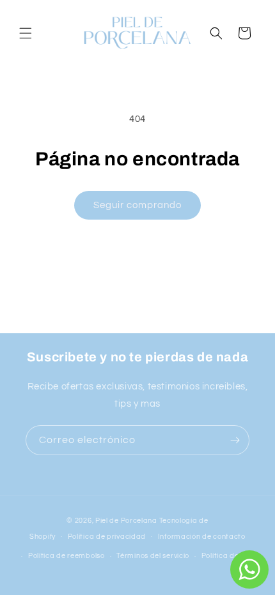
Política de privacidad (107, 536)
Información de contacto (202, 536)
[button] (26, 33)
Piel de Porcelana (126, 520)
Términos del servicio (152, 555)
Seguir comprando (137, 205)
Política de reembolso (66, 555)
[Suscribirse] (235, 440)
